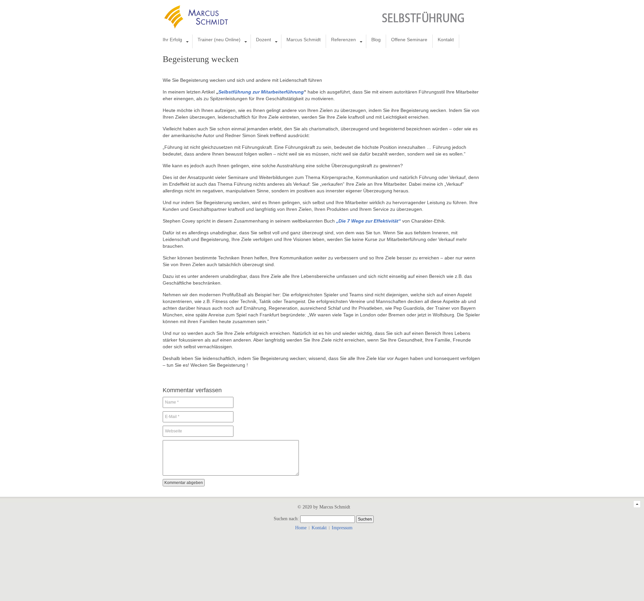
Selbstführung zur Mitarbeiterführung (261, 92)
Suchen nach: (286, 518)
